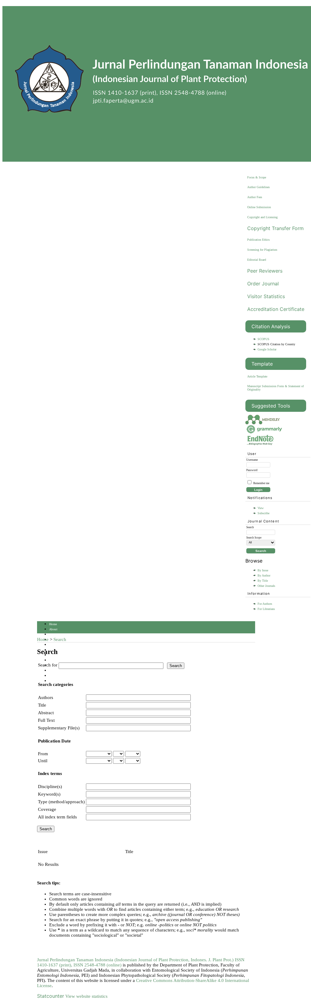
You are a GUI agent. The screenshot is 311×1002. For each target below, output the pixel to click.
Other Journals (266, 585)
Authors (45, 697)
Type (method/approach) (61, 801)
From (43, 753)
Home (53, 624)
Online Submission (259, 207)
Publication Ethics (258, 239)
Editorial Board (256, 259)
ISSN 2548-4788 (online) (97, 964)
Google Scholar (267, 349)
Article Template (257, 376)
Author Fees (254, 197)
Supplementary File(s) (59, 727)
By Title (263, 580)
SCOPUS (263, 339)
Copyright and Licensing (262, 217)
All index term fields (57, 816)
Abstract (46, 712)
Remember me (261, 483)
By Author (264, 575)
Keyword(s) (49, 794)
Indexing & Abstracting (65, 670)
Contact (54, 675)
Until (42, 760)
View (261, 508)
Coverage (47, 809)
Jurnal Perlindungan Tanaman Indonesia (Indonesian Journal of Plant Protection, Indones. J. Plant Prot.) (136, 959)
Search (53, 644)
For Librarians (266, 609)
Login (53, 634)
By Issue (263, 570)
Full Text (46, 720)
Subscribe (263, 513)
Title (42, 705)
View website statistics (86, 996)
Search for (47, 665)
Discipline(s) (50, 786)
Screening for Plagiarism (262, 249)
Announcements (59, 660)
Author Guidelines (258, 187)
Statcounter (50, 996)
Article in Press (59, 681)
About (53, 629)
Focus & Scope (256, 177)
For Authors (265, 603)
